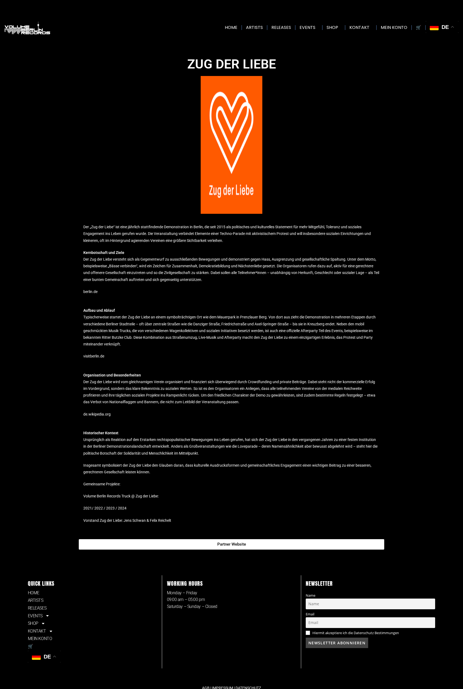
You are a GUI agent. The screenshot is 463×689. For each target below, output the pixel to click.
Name (310, 595)
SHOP (332, 27)
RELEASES (281, 27)
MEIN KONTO (394, 27)
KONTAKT (359, 27)
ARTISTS (254, 27)
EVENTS (307, 27)
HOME (231, 27)
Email (310, 614)
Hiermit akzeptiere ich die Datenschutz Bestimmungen (355, 633)
